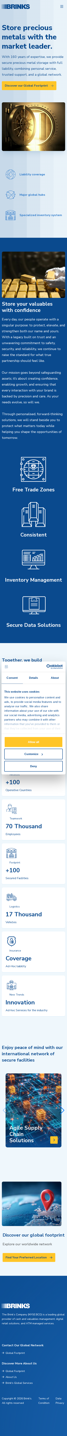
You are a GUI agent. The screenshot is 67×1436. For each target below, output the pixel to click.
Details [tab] (33, 677)
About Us (11, 1377)
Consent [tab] (12, 677)
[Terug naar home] (7, 7)
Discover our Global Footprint (26, 86)
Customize (31, 754)
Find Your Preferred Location (26, 1257)
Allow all (33, 741)
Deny (33, 766)
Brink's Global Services (19, 1383)
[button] (62, 1110)
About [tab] (55, 677)
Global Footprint (15, 1353)
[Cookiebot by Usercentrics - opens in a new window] (47, 666)
